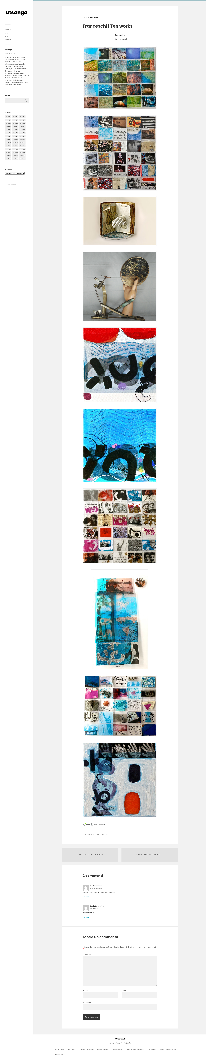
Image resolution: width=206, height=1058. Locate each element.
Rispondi (86, 897)
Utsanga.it (120, 1039)
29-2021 (15, 146)
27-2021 (22, 142)
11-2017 (15, 126)
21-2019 (22, 136)
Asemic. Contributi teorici (135, 1049)
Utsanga (13, 184)
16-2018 (8, 133)
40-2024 (8, 158)
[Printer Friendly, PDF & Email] (94, 824)
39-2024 (22, 155)
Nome (86, 990)
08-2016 (15, 123)
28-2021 (8, 146)
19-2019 (8, 136)
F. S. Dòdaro (152, 1049)
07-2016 (8, 123)
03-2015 (22, 117)
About (8, 30)
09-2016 (22, 123)
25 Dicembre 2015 (89, 834)
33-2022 (22, 149)
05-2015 (15, 120)
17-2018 (15, 133)
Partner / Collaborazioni (168, 1049)
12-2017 (22, 126)
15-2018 (22, 129)
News (7, 36)
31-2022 (8, 149)
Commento (89, 954)
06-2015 (22, 120)
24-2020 (22, 139)
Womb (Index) (59, 1049)
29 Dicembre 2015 (96, 888)
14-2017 (15, 129)
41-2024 (15, 158)
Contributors (72, 1049)
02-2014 (15, 117)
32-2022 (15, 149)
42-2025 (22, 158)
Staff (7, 33)
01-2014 (8, 117)
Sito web (87, 1002)
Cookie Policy (59, 1054)
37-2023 (8, 155)
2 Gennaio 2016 (95, 908)
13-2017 (8, 129)
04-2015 (8, 120)
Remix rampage (118, 1049)
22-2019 (8, 139)
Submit (8, 39)
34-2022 (8, 152)
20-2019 (15, 136)
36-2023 (22, 152)
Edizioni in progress (87, 1049)
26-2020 (15, 142)
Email (125, 990)
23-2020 (15, 139)
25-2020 (8, 142)
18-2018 (22, 133)
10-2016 (8, 126)
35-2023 (15, 152)
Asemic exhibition (103, 1049)
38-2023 (15, 155)
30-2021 (22, 146)
